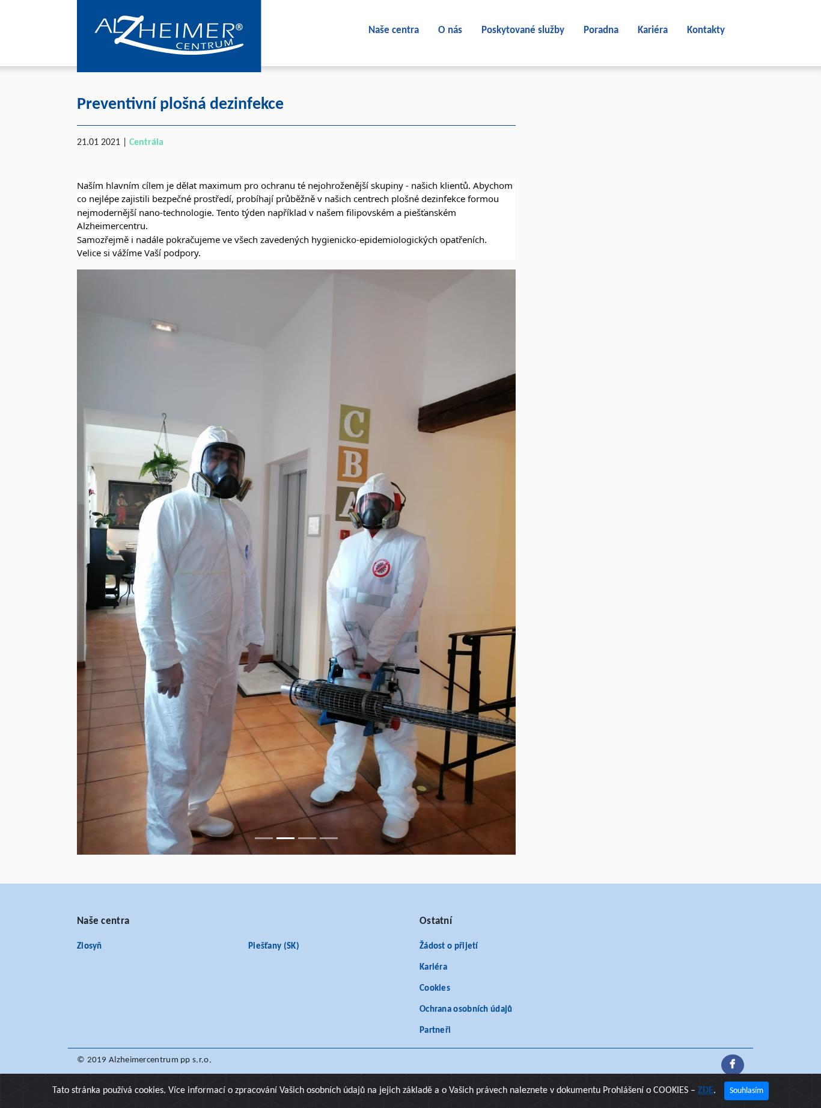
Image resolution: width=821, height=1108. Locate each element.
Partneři (435, 1030)
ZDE (705, 1090)
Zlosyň (89, 946)
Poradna (601, 30)
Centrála (146, 142)
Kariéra (653, 30)
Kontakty (706, 30)
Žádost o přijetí (449, 946)
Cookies (435, 988)
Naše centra (393, 30)
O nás (450, 30)
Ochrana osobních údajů (466, 1009)
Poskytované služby (522, 30)
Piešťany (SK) (273, 946)
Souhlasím (746, 1090)
